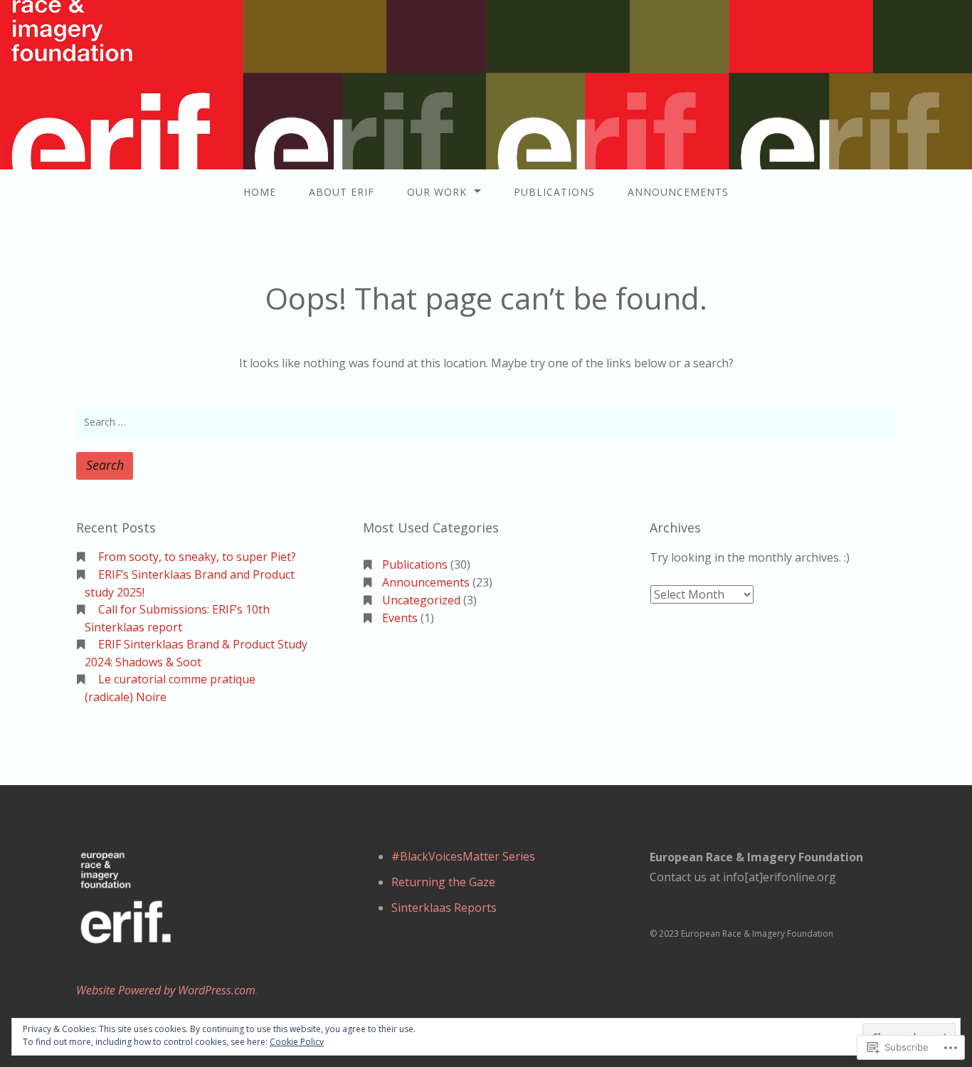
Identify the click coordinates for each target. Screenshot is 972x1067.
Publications (554, 192)
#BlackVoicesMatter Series (463, 856)
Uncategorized (421, 600)
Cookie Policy (297, 1042)
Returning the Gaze (443, 882)
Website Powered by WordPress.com (165, 990)
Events (400, 618)
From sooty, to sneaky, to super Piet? (197, 556)
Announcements (678, 192)
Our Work (437, 192)
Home (259, 192)
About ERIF (341, 192)
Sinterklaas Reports (444, 907)
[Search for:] (486, 422)
